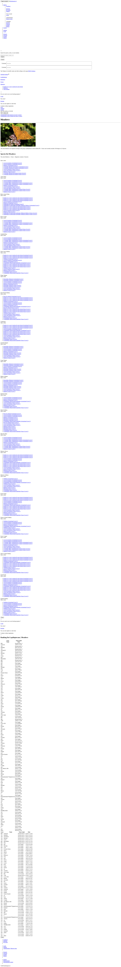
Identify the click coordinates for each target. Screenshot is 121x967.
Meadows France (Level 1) (9, 171)
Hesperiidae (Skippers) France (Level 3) (12, 286)
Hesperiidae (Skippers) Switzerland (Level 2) (13, 279)
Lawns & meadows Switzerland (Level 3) (12, 164)
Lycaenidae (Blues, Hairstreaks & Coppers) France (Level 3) (16, 190)
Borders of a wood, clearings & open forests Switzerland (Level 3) (18, 200)
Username (4, 63)
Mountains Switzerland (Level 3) (10, 420)
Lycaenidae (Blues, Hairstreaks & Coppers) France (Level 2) (16, 189)
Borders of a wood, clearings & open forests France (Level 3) (16, 209)
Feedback (8, 6)
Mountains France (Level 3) (9, 428)
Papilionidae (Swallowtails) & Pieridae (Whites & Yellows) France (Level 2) (20, 213)
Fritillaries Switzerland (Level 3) (10, 259)
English (8, 25)
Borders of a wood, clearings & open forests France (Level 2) (16, 208)
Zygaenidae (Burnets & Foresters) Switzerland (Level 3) (15, 168)
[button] (3, 84)
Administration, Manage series (10, 948)
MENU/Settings (31, 71)
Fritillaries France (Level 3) (9, 267)
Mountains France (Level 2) (9, 427)
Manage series (9, 19)
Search (2, 56)
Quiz (2, 107)
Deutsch (8, 22)
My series (8, 10)
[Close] (1, 151)
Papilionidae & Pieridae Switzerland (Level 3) (13, 204)
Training (2, 108)
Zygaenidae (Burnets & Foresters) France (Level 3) (14, 174)
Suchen (5, 27)
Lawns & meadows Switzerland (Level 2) (12, 163)
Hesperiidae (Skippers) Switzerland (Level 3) (13, 280)
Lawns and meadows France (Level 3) (11, 170)
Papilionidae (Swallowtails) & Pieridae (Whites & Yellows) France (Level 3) (20, 214)
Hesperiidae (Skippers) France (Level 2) (12, 285)
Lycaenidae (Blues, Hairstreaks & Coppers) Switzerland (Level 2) (17, 183)
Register (2, 101)
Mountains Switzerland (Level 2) (10, 418)
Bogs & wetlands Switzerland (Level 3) (12, 296)
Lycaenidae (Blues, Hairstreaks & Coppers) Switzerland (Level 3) (17, 184)
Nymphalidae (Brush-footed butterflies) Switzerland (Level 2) (17, 262)
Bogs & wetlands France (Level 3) (11, 307)
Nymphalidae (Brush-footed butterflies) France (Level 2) (15, 273)
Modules (8, 8)
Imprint (5, 959)
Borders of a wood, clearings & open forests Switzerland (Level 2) (18, 199)
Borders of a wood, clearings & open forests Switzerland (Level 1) (18, 197)
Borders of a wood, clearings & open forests (13, 86)
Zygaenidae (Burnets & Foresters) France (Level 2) (14, 173)
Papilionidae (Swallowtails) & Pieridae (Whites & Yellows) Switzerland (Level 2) (21, 205)
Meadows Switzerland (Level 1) (10, 165)
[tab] (60, 74)
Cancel (2, 59)
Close (2, 617)
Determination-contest (8, 962)
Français (8, 24)
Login (7, 15)
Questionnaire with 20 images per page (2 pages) (11, 116)
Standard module (4, 74)
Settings (8, 11)
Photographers (6, 960)
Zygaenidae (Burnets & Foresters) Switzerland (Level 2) (15, 166)
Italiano (7, 26)
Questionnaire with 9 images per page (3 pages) (11, 114)
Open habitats (6, 89)
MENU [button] (5, 5)
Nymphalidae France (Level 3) (10, 271)
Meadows (5, 88)
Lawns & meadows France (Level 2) (11, 169)
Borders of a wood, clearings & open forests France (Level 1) (16, 206)
